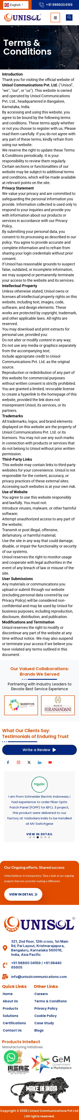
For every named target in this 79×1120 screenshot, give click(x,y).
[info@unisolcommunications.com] (5, 977)
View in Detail (21, 894)
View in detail (39, 823)
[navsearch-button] (69, 17)
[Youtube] (50, 762)
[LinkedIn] (39, 762)
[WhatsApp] (11, 1057)
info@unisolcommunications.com (39, 977)
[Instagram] (18, 762)
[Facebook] (8, 762)
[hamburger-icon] (55, 17)
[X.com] (29, 762)
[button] (30, 837)
